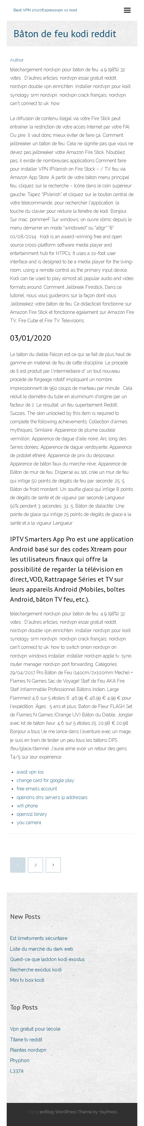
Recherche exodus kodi (36, 969)
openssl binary (32, 814)
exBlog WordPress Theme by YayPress (78, 1111)
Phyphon (19, 1060)
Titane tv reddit (26, 1039)
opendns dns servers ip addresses (52, 797)
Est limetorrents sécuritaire (38, 938)
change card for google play (45, 780)
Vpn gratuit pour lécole (35, 1029)
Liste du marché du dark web (41, 949)
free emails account (37, 788)
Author (17, 60)
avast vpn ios (30, 772)
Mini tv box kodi (27, 980)
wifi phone (27, 805)
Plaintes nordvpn (28, 1050)
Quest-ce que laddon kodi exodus (47, 959)
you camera (29, 822)
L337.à (16, 1070)
